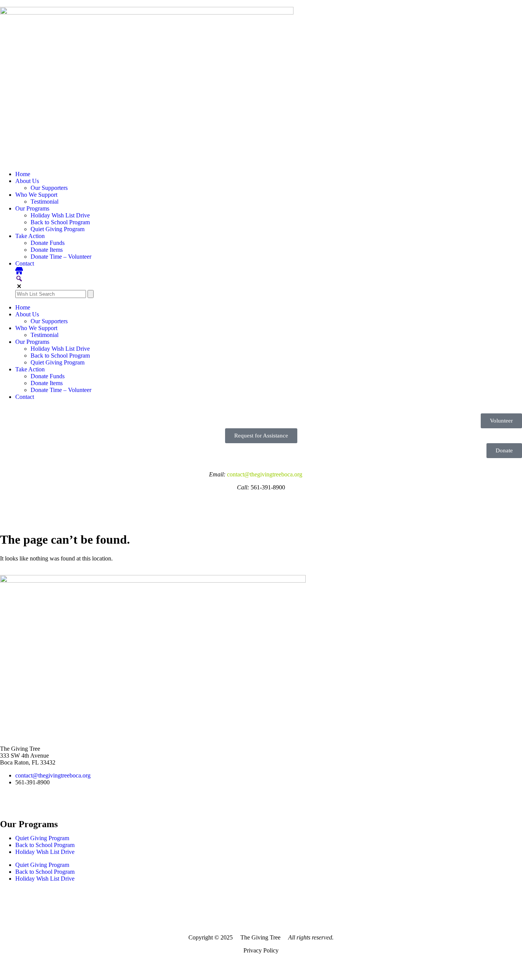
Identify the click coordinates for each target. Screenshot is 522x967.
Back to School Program (60, 222)
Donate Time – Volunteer (61, 256)
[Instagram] (9, 506)
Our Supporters (49, 188)
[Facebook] (30, 506)
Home (22, 174)
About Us (27, 181)
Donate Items (47, 249)
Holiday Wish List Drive (60, 215)
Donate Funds (48, 243)
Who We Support (36, 194)
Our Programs (32, 208)
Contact (24, 263)
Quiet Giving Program (57, 229)
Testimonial (44, 201)
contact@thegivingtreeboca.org (265, 474)
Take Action (30, 236)
